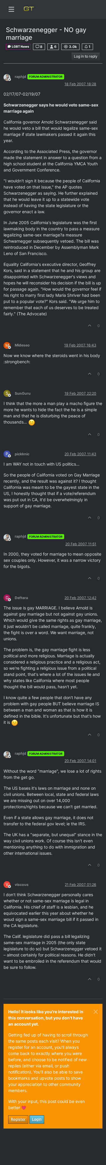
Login (37, 1119)
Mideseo (22, 345)
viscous (22, 884)
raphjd (20, 76)
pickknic (22, 454)
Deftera (21, 598)
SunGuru (23, 393)
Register (18, 1119)
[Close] (95, 1012)
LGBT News (20, 47)
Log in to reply (85, 56)
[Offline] (9, 77)
